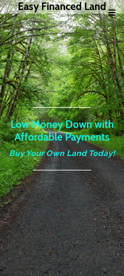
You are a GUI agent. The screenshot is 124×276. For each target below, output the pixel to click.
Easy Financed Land (62, 6)
